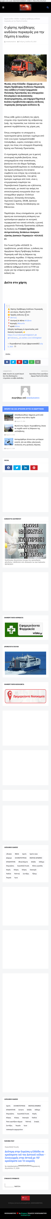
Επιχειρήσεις (10, 866)
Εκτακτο (21, 1110)
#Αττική (13, 318)
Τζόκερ (34, 874)
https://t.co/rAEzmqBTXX (18, 335)
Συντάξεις (26, 874)
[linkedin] (25, 467)
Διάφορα (9, 858)
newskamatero (11, 41)
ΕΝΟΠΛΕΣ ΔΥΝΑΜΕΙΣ (36, 858)
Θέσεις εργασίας (37, 866)
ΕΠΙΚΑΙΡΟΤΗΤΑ (10, 862)
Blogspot (24, 1213)
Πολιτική (17, 874)
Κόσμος (16, 870)
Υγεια (16, 878)
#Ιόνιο (17, 326)
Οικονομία (33, 870)
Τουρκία (8, 878)
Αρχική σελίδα (8, 19)
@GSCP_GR (32, 335)
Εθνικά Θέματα (23, 862)
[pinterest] (34, 467)
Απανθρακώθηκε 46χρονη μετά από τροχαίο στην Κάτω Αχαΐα (29, 416)
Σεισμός (36, 1122)
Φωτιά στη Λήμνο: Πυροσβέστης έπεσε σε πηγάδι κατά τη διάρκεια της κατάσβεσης (30, 428)
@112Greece (12, 338)
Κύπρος (24, 870)
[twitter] (17, 467)
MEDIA (17, 854)
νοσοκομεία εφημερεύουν (14, 1129)
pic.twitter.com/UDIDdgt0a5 (30, 338)
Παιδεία (8, 874)
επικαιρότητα (25, 1215)
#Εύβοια (28, 321)
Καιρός (8, 870)
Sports (24, 854)
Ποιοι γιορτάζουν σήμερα (14, 1122)
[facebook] (8, 467)
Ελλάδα (16, 19)
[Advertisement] (22, 494)
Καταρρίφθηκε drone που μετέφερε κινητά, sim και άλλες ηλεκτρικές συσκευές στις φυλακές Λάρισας (29, 442)
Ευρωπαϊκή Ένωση (23, 866)
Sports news (34, 854)
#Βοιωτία (21, 323)
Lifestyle (9, 854)
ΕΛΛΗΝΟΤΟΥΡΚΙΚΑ (20, 858)
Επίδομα (41, 862)
